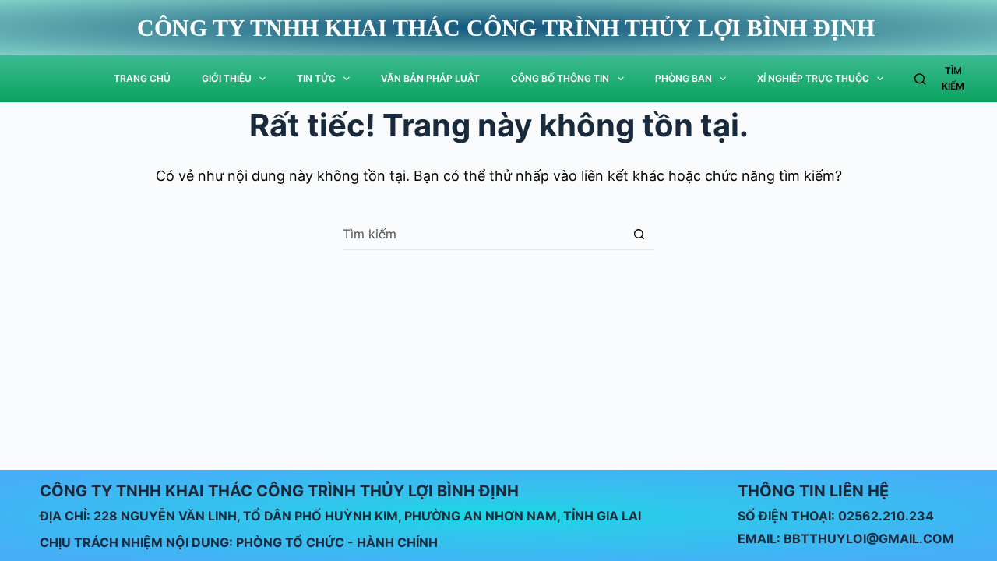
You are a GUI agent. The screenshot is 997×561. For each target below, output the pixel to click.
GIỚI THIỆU (227, 78)
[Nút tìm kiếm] (639, 234)
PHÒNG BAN (683, 78)
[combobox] (483, 233)
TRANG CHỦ (142, 78)
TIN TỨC (316, 78)
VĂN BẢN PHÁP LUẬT (430, 78)
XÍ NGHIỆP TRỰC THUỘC (813, 78)
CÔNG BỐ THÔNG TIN (560, 78)
